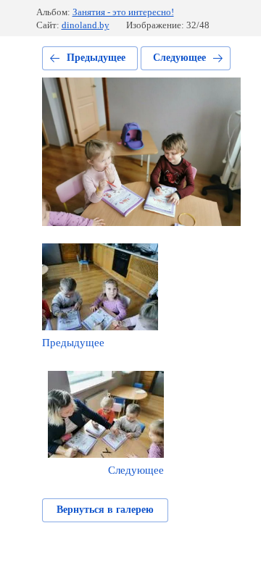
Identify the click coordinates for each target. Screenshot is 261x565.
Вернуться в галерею (105, 509)
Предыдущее (96, 57)
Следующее (179, 57)
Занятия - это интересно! (123, 12)
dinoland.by (85, 25)
